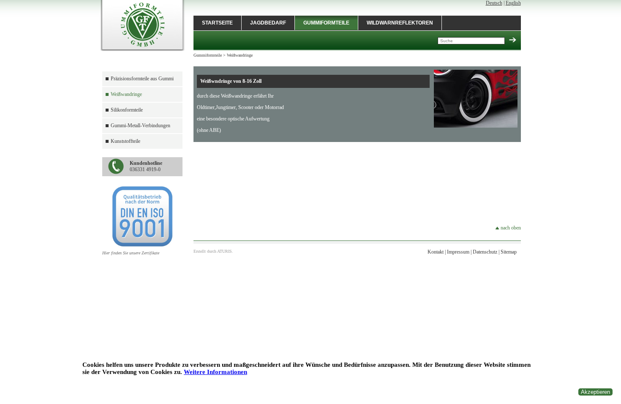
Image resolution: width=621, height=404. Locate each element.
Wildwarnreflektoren (400, 23)
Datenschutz (485, 252)
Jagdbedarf (268, 23)
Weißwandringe (126, 94)
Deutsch (494, 3)
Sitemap (509, 252)
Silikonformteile (127, 110)
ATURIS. (225, 251)
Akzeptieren (595, 392)
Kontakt (436, 252)
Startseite (217, 23)
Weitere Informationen (215, 372)
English (513, 3)
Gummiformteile (326, 23)
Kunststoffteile (125, 141)
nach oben (510, 228)
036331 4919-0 (146, 166)
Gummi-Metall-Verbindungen (140, 125)
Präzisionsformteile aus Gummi (142, 79)
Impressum (458, 252)
